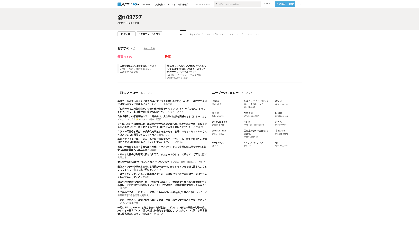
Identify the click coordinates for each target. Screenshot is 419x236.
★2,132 (170, 75)
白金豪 (153, 149)
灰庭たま (122, 157)
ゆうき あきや (176, 111)
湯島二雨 (168, 104)
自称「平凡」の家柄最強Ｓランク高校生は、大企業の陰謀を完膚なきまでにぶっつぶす (162, 116)
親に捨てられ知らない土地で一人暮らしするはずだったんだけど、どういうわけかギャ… (186, 68)
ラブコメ (182, 75)
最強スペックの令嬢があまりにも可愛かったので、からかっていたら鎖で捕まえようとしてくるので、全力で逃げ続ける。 (162, 168)
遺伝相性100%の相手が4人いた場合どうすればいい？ (145, 161)
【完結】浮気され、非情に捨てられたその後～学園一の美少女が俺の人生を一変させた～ (162, 201)
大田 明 (199, 126)
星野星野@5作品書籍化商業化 (133, 195)
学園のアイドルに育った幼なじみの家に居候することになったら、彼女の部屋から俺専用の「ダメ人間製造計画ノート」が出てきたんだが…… (162, 140)
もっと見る (149, 48)
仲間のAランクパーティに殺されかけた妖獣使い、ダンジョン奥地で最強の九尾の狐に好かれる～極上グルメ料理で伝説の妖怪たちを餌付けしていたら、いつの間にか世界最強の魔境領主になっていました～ (162, 210)
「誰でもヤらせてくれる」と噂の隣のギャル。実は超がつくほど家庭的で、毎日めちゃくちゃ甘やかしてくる (162, 175)
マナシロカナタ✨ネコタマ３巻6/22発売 (141, 119)
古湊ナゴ (181, 142)
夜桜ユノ (158, 213)
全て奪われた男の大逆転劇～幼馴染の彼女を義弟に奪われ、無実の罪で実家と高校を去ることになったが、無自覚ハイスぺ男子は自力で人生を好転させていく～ (162, 125)
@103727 (130, 17)
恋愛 (131, 69)
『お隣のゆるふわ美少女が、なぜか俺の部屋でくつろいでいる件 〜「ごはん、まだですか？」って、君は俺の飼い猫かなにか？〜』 (161, 110)
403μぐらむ (189, 71)
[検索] (216, 4)
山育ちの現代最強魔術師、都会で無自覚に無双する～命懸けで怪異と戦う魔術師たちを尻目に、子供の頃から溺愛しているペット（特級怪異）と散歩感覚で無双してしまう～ (162, 183)
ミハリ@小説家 (130, 202)
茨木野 (146, 177)
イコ (158, 169)
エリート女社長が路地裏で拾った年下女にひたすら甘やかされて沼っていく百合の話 (161, 154)
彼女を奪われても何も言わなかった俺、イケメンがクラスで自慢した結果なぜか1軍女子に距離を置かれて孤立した (162, 148)
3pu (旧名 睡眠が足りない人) (191, 161)
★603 (122, 69)
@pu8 (153, 65)
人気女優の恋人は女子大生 (133, 65)
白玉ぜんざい (163, 134)
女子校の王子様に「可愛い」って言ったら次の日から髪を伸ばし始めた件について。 (161, 192)
